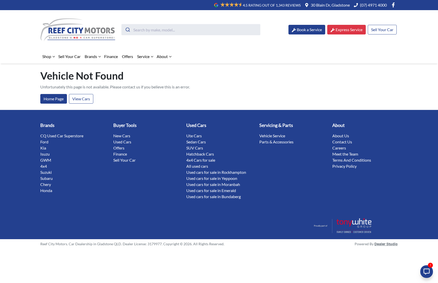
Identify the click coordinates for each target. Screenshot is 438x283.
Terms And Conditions (351, 160)
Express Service (349, 29)
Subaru (46, 178)
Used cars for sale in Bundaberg (213, 196)
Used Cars (122, 141)
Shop (46, 56)
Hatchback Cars (200, 154)
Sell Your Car (382, 29)
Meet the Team (345, 154)
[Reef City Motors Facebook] (394, 5)
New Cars (121, 135)
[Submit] (127, 29)
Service (143, 56)
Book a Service (309, 29)
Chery (45, 184)
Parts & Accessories (276, 141)
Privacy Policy (344, 166)
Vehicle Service (272, 135)
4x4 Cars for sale (200, 160)
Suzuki (46, 172)
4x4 (43, 166)
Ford (44, 141)
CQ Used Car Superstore (61, 135)
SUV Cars (194, 147)
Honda (46, 190)
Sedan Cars (196, 141)
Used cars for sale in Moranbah (213, 184)
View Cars (81, 98)
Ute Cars (194, 135)
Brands (91, 56)
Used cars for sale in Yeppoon (211, 178)
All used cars (197, 166)
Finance (111, 56)
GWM (45, 160)
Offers (127, 56)
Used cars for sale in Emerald (211, 190)
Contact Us (342, 141)
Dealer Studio (386, 244)
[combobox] (190, 29)
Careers (339, 147)
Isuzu (45, 154)
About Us (340, 135)
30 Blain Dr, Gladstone (330, 5)
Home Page (54, 98)
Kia (43, 147)
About (162, 56)
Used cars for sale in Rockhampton (216, 172)
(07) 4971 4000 (373, 5)
